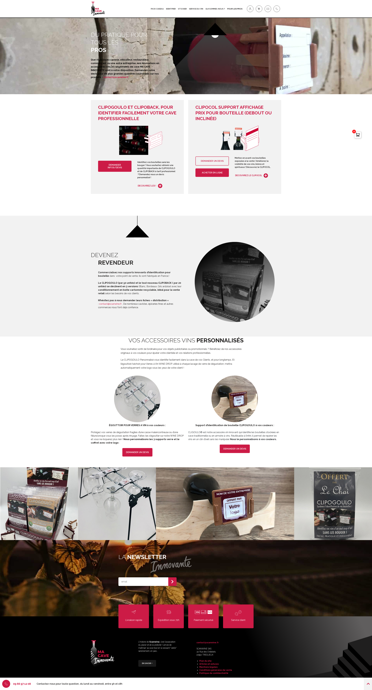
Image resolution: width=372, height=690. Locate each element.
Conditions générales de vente (215, 670)
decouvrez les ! (147, 186)
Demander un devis (212, 161)
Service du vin (196, 9)
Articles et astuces (209, 664)
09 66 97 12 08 (22, 683)
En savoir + (147, 663)
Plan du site (205, 661)
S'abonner (172, 581)
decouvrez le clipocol (248, 175)
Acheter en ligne (212, 172)
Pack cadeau (157, 9)
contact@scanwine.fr (116, 77)
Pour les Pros (234, 9)
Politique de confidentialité (213, 673)
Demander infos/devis (115, 166)
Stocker (182, 9)
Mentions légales (208, 667)
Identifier (171, 9)
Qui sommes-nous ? (215, 9)
